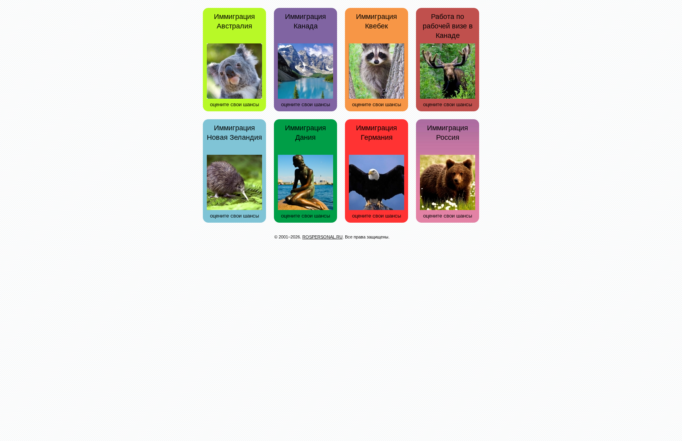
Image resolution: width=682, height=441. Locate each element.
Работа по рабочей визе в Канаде (448, 26)
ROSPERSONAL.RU (322, 237)
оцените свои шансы (234, 104)
